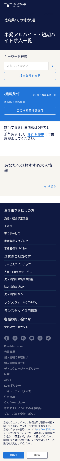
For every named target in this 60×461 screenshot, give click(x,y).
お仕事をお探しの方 (19, 210)
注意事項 (9, 396)
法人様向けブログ (15, 286)
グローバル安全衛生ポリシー (21, 413)
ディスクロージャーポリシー (21, 368)
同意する (14, 455)
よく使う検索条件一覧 (44, 95)
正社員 (8, 225)
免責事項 (9, 351)
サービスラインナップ (17, 264)
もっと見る (50, 186)
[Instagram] (40, 338)
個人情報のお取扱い (16, 357)
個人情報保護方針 (15, 362)
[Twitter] (15, 338)
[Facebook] (6, 338)
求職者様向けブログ (16, 240)
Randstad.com (13, 346)
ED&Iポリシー (12, 385)
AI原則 (8, 379)
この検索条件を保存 (30, 110)
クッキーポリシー (15, 402)
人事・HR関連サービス (18, 271)
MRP (7, 374)
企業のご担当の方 (17, 256)
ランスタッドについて (21, 302)
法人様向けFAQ (13, 294)
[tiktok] (48, 338)
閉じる (37, 455)
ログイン (48, 5)
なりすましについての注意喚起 (23, 408)
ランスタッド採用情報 (21, 311)
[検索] (52, 66)
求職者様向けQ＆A (15, 248)
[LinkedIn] (23, 338)
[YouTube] (31, 338)
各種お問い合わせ (17, 319)
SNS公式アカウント (16, 327)
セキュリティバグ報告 (17, 391)
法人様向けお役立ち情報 (19, 279)
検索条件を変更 (30, 76)
